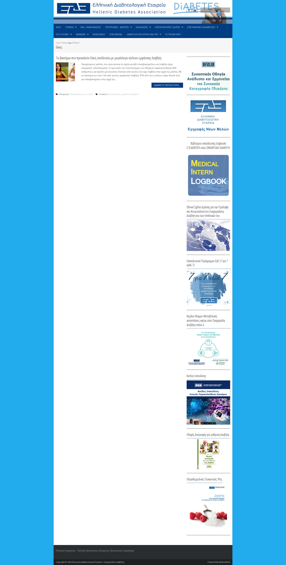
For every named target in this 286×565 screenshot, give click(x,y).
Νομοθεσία (99, 34)
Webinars (81, 34)
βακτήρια (111, 94)
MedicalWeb (224, 562)
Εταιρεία (70, 27)
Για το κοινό (62, 34)
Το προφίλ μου (173, 34)
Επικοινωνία (116, 34)
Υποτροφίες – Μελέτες (117, 27)
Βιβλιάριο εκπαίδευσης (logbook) (208, 143)
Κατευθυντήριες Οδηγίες (167, 27)
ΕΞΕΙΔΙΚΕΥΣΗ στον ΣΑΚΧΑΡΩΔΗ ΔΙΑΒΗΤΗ (208, 147)
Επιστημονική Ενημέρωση (201, 27)
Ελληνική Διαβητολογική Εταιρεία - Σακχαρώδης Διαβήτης (98, 562)
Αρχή (58, 27)
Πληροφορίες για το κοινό (81, 94)
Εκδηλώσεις (142, 27)
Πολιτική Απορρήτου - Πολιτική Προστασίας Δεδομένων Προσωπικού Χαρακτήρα (95, 550)
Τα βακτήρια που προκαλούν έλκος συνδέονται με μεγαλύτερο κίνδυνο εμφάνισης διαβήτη (108, 57)
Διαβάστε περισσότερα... (167, 85)
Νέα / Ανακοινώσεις (91, 27)
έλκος (118, 94)
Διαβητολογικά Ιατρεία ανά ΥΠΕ (142, 34)
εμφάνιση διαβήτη (130, 94)
